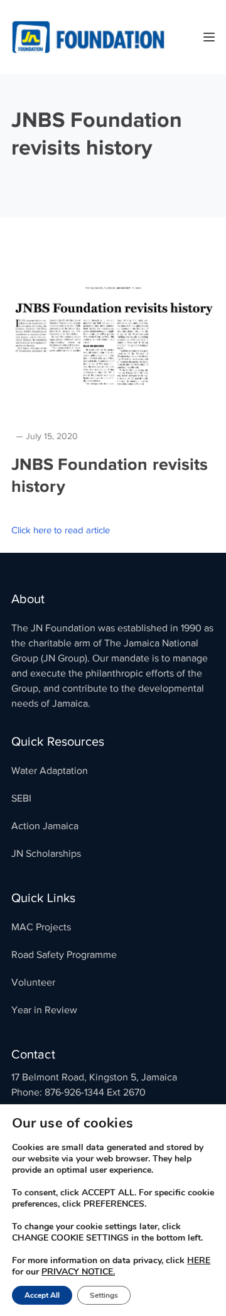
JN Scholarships (46, 853)
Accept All (42, 1295)
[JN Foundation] (89, 36)
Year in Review (44, 1010)
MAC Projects (41, 927)
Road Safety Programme (64, 954)
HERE (198, 1260)
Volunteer (33, 982)
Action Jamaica (44, 826)
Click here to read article (60, 530)
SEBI (21, 798)
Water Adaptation (49, 770)
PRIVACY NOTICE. (78, 1272)
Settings (104, 1295)
